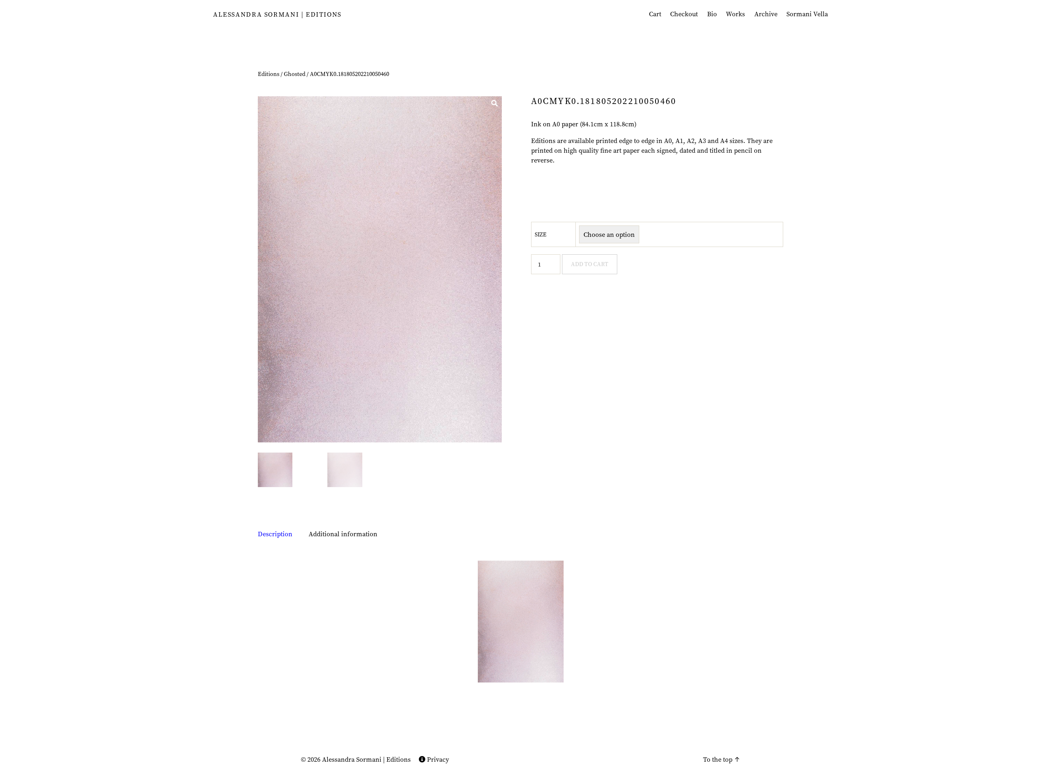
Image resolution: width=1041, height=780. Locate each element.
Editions (268, 74)
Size (541, 234)
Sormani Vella (807, 14)
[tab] (275, 534)
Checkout (684, 14)
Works (735, 14)
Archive (765, 14)
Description (275, 533)
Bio (712, 14)
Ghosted (294, 74)
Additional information (343, 533)
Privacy (437, 759)
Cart (655, 14)
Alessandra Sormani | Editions (277, 14)
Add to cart (589, 264)
